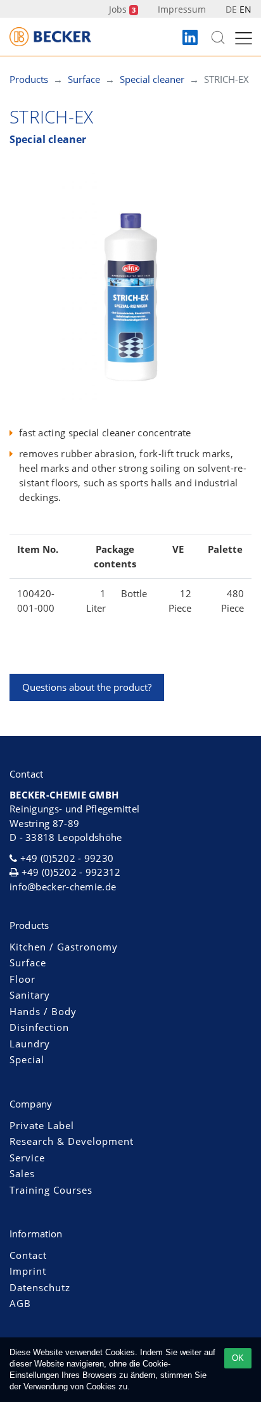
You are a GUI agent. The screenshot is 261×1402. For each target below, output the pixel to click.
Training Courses (51, 1190)
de (231, 9)
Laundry (30, 1043)
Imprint (28, 1271)
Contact (28, 1255)
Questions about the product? (86, 687)
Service (27, 1157)
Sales (22, 1173)
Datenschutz (40, 1287)
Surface (28, 962)
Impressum (182, 9)
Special (27, 1059)
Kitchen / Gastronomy (64, 946)
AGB (20, 1303)
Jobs (122, 9)
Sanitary (30, 994)
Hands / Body (43, 1011)
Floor (22, 979)
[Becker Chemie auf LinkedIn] (190, 38)
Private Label (42, 1125)
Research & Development (72, 1141)
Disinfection (39, 1027)
